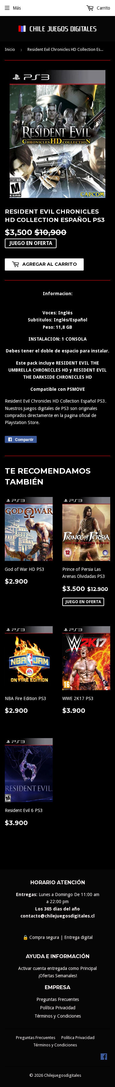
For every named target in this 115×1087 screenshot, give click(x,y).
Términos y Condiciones (57, 1016)
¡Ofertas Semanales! (57, 975)
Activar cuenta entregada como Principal (57, 968)
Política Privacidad (57, 1007)
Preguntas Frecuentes (57, 999)
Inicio (10, 49)
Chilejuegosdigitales (62, 1075)
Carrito (103, 8)
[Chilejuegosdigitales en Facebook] (104, 1058)
